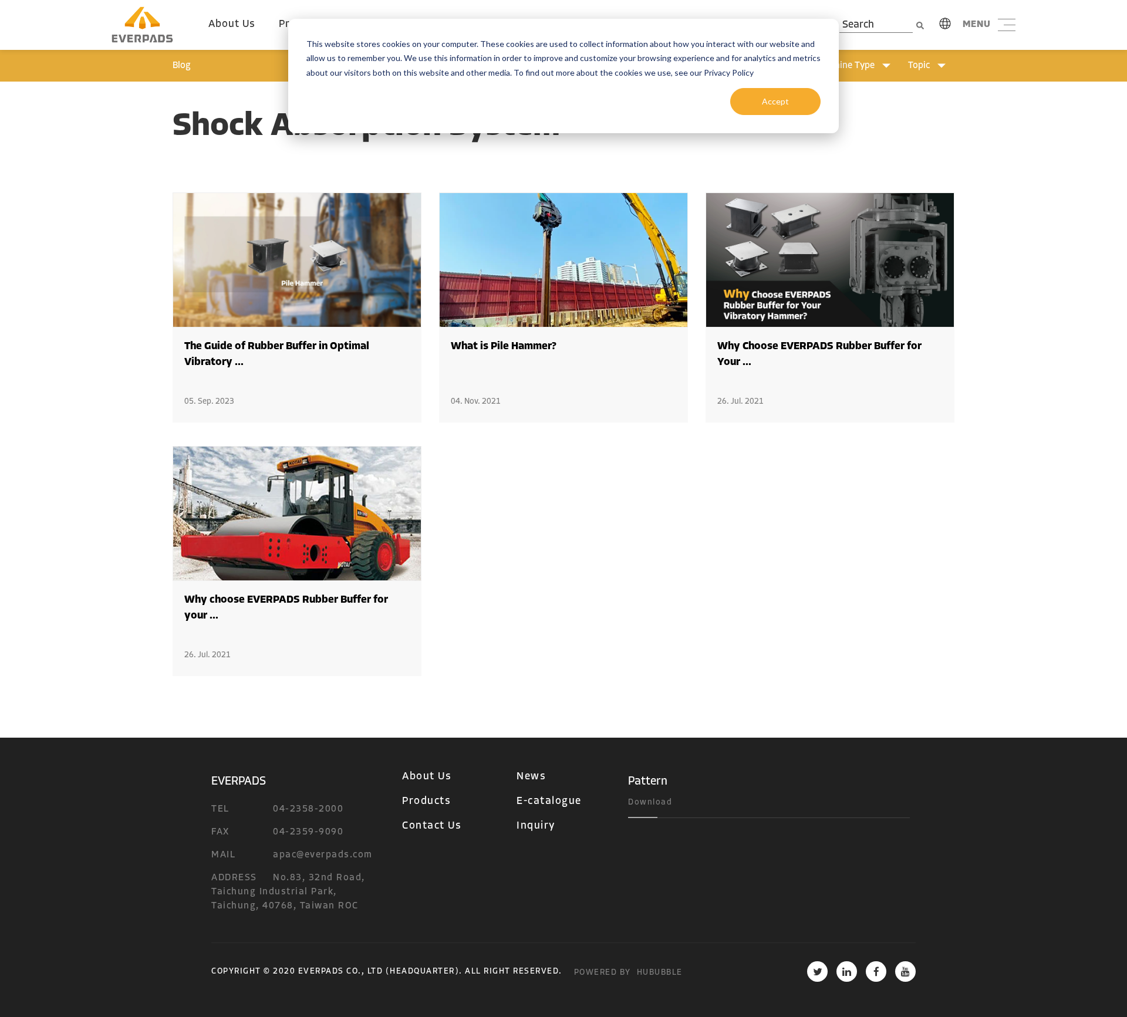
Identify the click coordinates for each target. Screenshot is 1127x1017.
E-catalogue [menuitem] (549, 801)
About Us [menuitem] (231, 24)
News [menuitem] (531, 777)
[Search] (920, 25)
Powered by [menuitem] (602, 972)
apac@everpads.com (323, 855)
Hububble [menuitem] (660, 972)
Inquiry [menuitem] (536, 826)
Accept (775, 101)
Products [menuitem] (426, 801)
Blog (182, 65)
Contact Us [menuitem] (431, 826)
